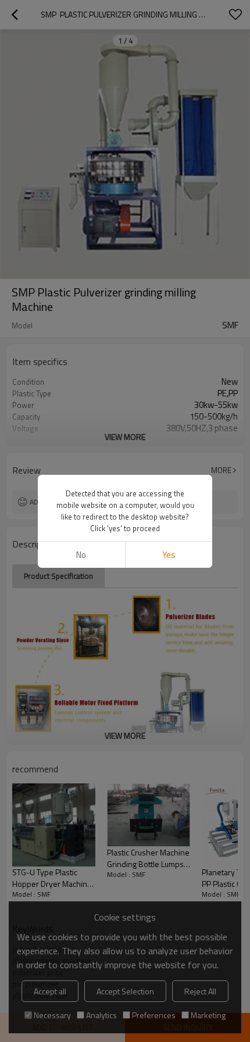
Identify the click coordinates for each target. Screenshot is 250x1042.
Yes (169, 554)
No (81, 554)
